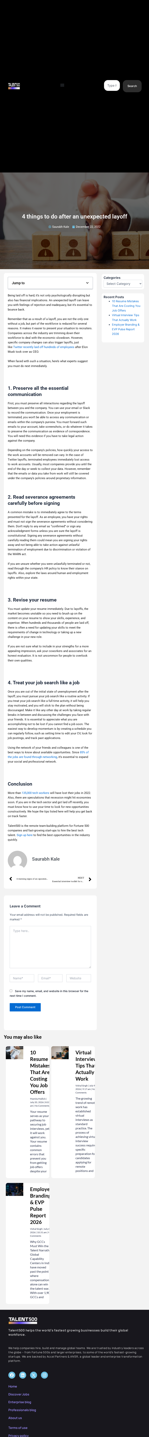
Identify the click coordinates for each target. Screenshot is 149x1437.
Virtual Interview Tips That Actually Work (86, 1065)
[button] (62, 85)
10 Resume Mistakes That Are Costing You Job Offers (40, 1072)
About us (15, 1418)
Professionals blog (22, 1410)
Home (12, 1386)
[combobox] (112, 85)
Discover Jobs (18, 1394)
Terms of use (18, 1428)
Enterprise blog (19, 1402)
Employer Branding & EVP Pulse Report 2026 (125, 329)
